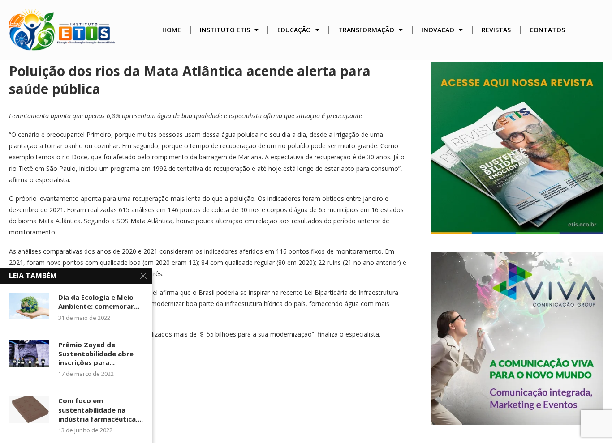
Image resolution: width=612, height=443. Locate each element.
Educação (294, 30)
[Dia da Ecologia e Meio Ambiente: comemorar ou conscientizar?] (29, 306)
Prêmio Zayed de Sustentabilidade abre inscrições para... (96, 353)
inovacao (438, 30)
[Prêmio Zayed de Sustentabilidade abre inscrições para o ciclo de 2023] (29, 353)
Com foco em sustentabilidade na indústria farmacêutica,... (100, 409)
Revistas (496, 30)
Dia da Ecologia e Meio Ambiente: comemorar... (98, 302)
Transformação (366, 30)
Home (171, 30)
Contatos (547, 30)
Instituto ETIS (225, 30)
